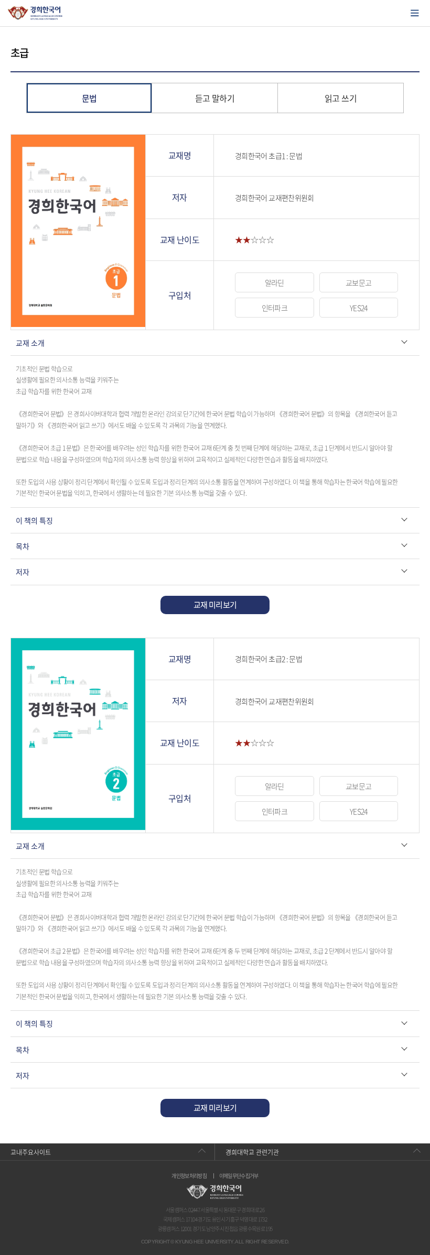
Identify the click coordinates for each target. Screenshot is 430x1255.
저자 (22, 571)
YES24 (359, 307)
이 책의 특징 (34, 520)
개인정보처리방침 (189, 1175)
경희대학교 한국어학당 (35, 13)
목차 (22, 546)
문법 (89, 98)
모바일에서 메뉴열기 (415, 13)
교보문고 (358, 282)
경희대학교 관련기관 (252, 1152)
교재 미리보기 (215, 604)
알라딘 (274, 282)
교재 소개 (30, 342)
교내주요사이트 (30, 1152)
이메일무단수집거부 (239, 1175)
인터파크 (274, 307)
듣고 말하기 (214, 98)
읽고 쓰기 (341, 98)
